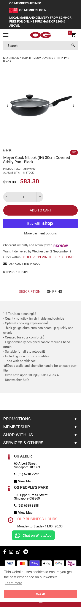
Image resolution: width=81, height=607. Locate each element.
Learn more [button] (13, 583)
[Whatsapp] (18, 552)
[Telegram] (25, 552)
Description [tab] (29, 292)
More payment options (40, 233)
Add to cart (40, 210)
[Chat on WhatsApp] (33, 535)
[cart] (73, 36)
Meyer (7, 150)
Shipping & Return (15, 271)
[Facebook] (4, 552)
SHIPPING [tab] (54, 292)
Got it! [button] (40, 594)
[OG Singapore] (40, 35)
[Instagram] (11, 552)
